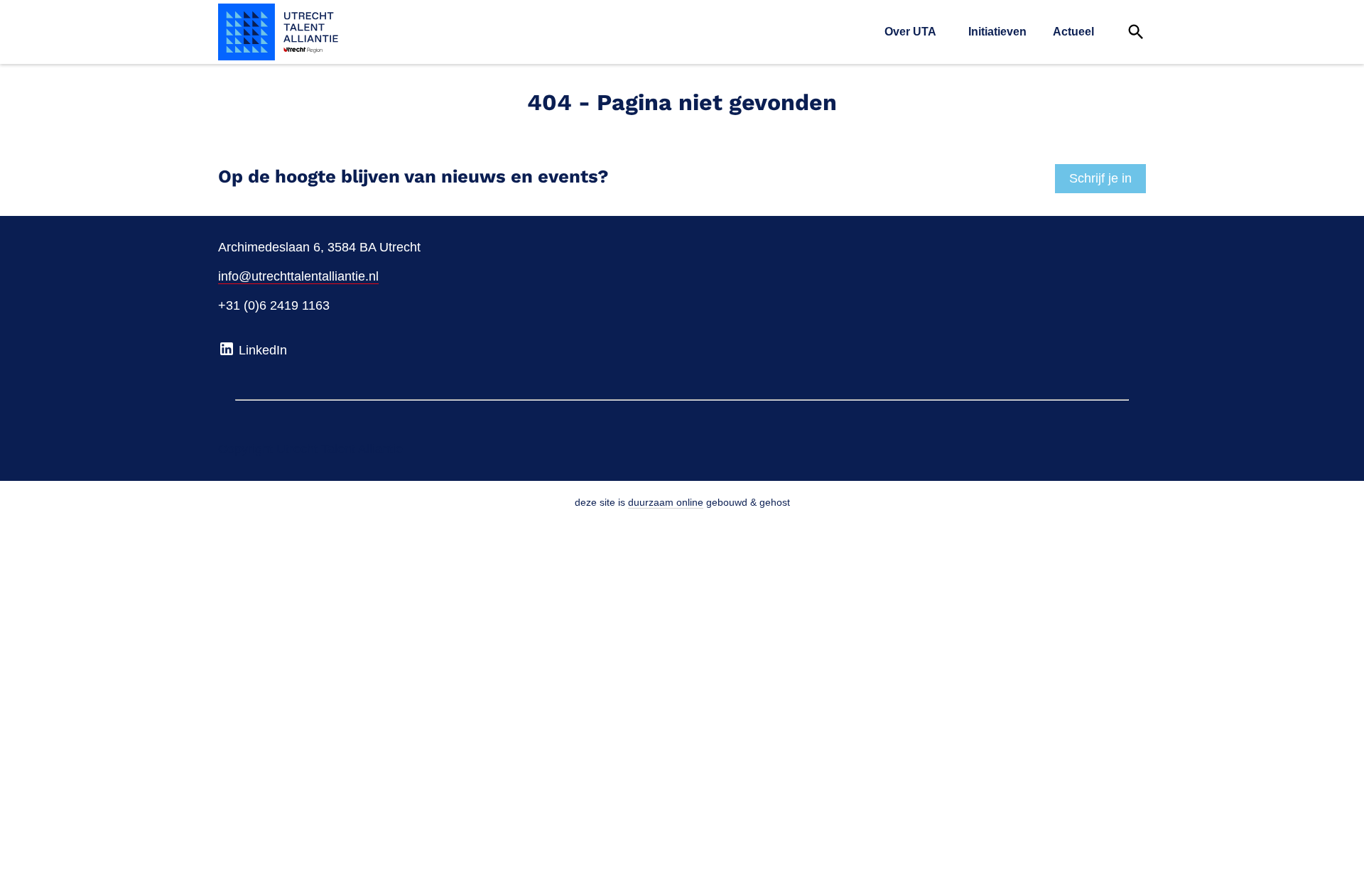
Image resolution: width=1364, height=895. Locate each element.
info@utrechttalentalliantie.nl (298, 276)
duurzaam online (665, 502)
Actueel (1073, 32)
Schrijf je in (1100, 178)
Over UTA (910, 32)
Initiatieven (997, 32)
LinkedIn (261, 350)
